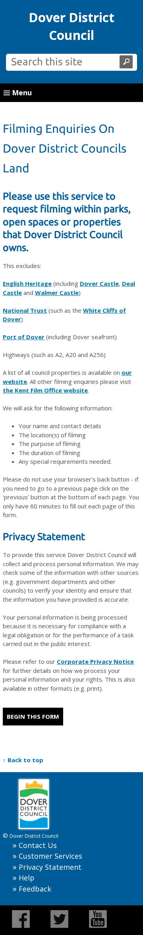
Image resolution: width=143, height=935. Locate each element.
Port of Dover (23, 337)
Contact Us (38, 845)
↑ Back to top (23, 760)
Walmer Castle (57, 293)
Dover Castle (99, 283)
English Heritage (27, 283)
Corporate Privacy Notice (95, 661)
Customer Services (50, 856)
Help (27, 877)
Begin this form (33, 716)
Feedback (35, 888)
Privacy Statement (50, 867)
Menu (21, 92)
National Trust (25, 310)
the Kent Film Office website (45, 390)
